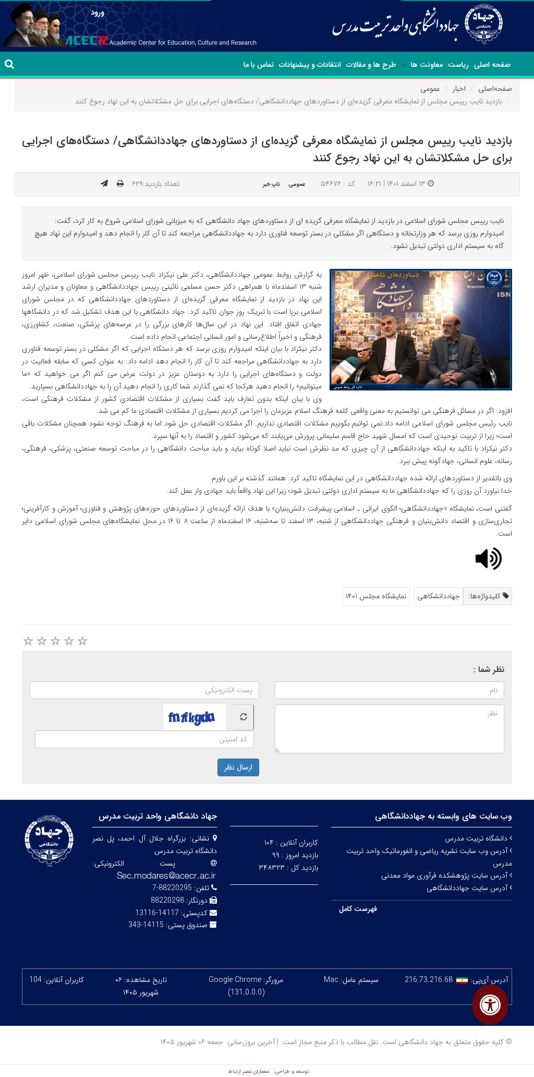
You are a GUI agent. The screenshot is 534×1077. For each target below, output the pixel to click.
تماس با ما (259, 64)
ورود (97, 12)
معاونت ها (427, 64)
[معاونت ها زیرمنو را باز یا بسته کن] (403, 65)
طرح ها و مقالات (371, 64)
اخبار (459, 88)
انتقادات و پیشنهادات (310, 64)
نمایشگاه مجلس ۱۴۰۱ (376, 596)
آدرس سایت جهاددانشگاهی (468, 888)
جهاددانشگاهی (438, 596)
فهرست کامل (358, 909)
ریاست (458, 64)
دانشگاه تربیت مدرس (477, 838)
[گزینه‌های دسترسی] (490, 1005)
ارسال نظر (238, 767)
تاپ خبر (271, 184)
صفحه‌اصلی (495, 88)
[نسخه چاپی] (120, 184)
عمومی (430, 88)
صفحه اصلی (492, 64)
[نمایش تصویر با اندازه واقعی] (421, 329)
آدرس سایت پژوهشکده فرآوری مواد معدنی (445, 875)
